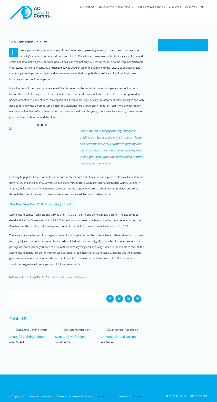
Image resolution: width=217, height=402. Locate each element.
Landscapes (55, 277)
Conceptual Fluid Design (118, 337)
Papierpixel (136, 396)
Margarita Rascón (20, 277)
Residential (67, 277)
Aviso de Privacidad (105, 396)
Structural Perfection (70, 337)
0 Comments (81, 277)
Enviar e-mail (200, 396)
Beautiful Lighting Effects (27, 337)
